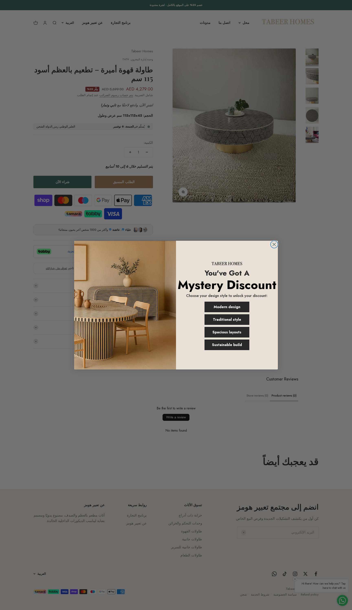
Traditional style (227, 319)
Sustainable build (227, 344)
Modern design (227, 307)
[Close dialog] (274, 244)
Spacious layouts (226, 332)
